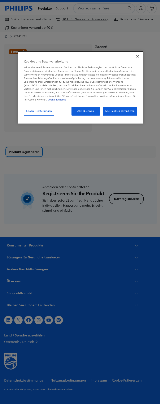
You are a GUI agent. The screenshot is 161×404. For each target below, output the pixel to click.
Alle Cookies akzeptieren (118, 111)
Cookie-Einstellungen (37, 111)
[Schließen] (136, 56)
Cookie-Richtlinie (55, 100)
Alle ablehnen (84, 111)
